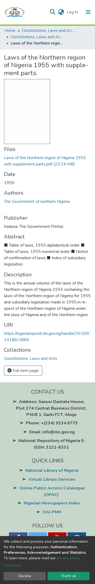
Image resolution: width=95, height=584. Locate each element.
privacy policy (68, 558)
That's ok (68, 575)
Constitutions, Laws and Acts (48, 30)
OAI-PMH (51, 512)
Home (10, 30)
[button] (61, 12)
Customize (12, 565)
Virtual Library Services (51, 479)
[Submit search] (52, 12)
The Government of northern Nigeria (37, 201)
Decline (24, 575)
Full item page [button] (25, 371)
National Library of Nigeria (51, 470)
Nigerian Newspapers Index (52, 503)
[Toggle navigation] (88, 12)
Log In (73, 12)
